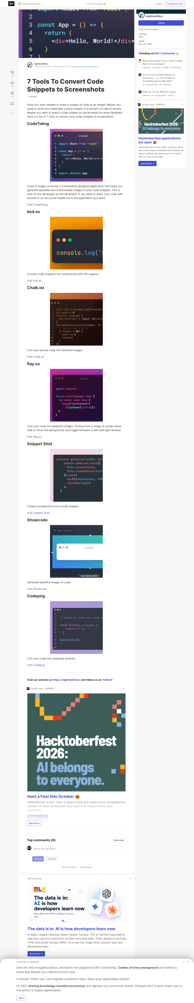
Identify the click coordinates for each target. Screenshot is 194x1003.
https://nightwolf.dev (66, 679)
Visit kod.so (34, 280)
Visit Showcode (36, 588)
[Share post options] (12, 113)
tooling (32, 96)
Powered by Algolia (95, 4)
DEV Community (164, 53)
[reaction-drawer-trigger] (12, 74)
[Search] (19, 3)
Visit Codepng (36, 665)
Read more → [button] (36, 953)
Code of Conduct (68, 867)
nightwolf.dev (93, 66)
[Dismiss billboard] (188, 962)
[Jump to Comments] (12, 84)
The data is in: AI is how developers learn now (71, 928)
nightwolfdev (41, 63)
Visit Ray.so (34, 436)
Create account (175, 3)
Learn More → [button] (147, 163)
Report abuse (86, 867)
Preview (52, 859)
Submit (38, 859)
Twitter (107, 679)
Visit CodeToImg (37, 204)
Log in (159, 3)
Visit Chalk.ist (35, 356)
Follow (161, 23)
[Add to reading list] (12, 95)
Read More (34, 823)
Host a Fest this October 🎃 (53, 796)
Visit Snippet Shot (38, 512)
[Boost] (12, 103)
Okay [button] (21, 998)
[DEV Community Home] (11, 3)
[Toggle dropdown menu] (124, 689)
